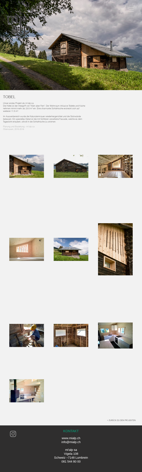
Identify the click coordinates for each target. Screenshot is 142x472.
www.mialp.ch (71, 438)
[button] (131, 9)
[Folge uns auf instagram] (13, 434)
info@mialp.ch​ (71, 442)
